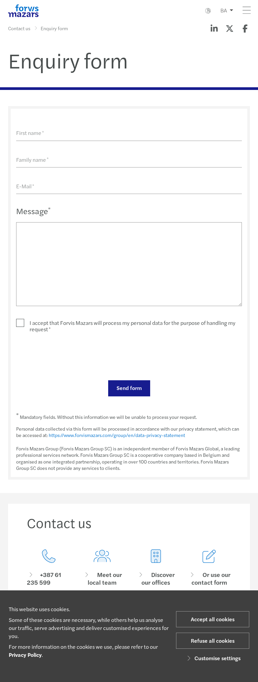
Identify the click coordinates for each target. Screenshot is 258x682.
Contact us (19, 28)
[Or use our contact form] (209, 567)
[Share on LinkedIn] (214, 28)
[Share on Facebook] (245, 28)
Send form (129, 388)
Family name (32, 159)
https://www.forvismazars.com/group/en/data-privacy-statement (117, 435)
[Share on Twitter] (229, 28)
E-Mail (25, 186)
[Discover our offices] (156, 567)
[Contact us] (49, 567)
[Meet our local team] (102, 567)
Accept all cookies (212, 619)
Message (33, 210)
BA (223, 10)
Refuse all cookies (212, 640)
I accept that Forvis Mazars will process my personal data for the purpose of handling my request (132, 326)
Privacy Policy (25, 655)
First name (30, 133)
